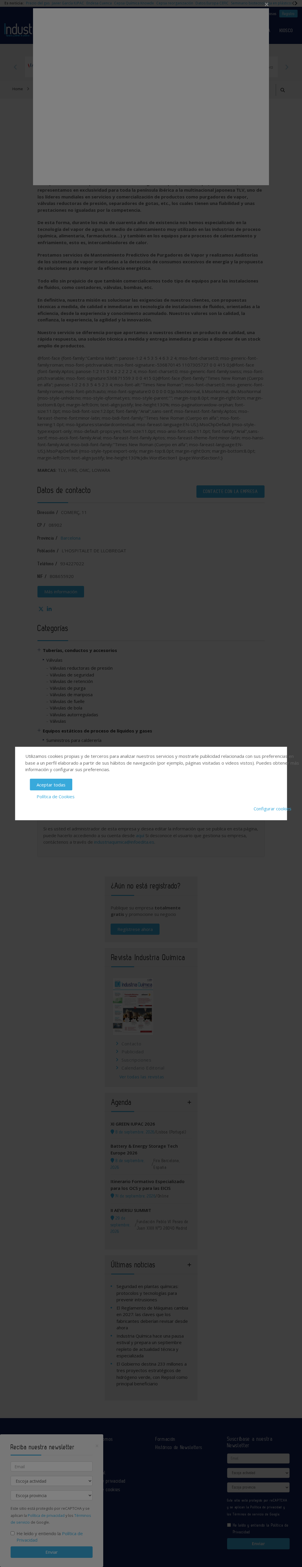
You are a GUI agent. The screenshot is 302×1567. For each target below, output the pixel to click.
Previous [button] (15, 67)
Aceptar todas (51, 784)
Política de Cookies (56, 796)
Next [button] (287, 67)
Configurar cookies (272, 808)
